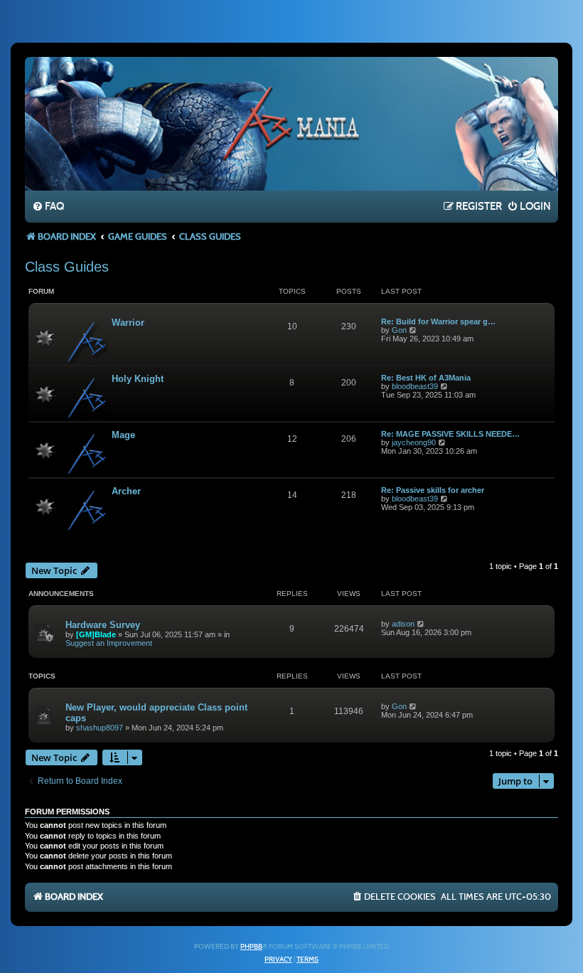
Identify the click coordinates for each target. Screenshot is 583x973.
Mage (123, 435)
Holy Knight (138, 378)
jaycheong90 (414, 442)
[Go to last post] (421, 624)
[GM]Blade (96, 634)
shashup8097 (99, 727)
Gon (399, 330)
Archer (126, 491)
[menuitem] (48, 207)
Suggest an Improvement (108, 643)
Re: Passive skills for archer (432, 490)
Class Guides (67, 267)
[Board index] (291, 123)
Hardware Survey (102, 625)
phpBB (251, 946)
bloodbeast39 (415, 386)
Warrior (128, 322)
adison (403, 624)
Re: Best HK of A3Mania (426, 377)
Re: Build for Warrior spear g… (438, 321)
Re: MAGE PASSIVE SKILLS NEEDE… (450, 434)
